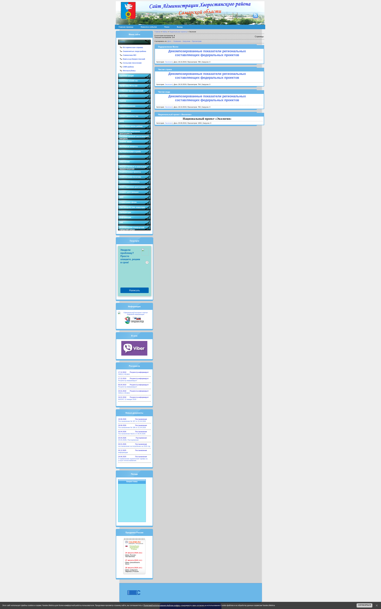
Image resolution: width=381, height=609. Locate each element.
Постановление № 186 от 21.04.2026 (132, 427)
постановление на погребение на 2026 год (134, 446)
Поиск (166, 27)
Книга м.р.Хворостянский (134, 59)
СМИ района (128, 67)
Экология (168, 62)
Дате (169, 41)
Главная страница (126, 27)
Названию (177, 41)
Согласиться (364, 605)
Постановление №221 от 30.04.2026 (131, 434)
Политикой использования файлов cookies (161, 605)
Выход (179, 27)
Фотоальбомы (129, 71)
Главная (157, 32)
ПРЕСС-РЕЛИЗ (124, 374)
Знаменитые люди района (134, 51)
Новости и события (149, 27)
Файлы (164, 32)
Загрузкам (186, 41)
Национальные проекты (178, 32)
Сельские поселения (132, 63)
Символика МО (129, 55)
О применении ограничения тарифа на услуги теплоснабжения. (132, 459)
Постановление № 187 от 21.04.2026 (132, 421)
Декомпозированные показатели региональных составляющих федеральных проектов (207, 53)
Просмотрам (197, 41)
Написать (134, 290)
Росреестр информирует (127, 380)
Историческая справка (133, 47)
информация (123, 452)
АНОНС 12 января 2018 (127, 399)
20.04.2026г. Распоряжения (128, 440)
